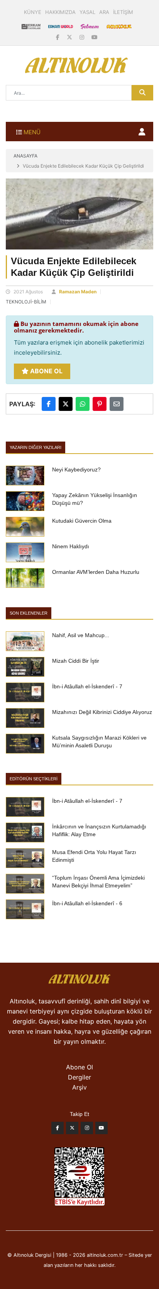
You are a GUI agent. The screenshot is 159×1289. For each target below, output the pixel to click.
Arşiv (79, 1087)
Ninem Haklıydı (70, 546)
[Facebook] (58, 37)
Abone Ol (46, 371)
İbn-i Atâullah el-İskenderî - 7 (87, 686)
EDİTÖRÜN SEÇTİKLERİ (34, 778)
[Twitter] (72, 1130)
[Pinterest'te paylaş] (100, 404)
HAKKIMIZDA (60, 12)
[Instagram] (83, 37)
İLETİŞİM (123, 12)
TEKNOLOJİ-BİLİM (26, 302)
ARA (104, 12)
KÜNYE (32, 12)
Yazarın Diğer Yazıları (35, 447)
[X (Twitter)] (70, 37)
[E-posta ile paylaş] (116, 404)
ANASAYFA (25, 156)
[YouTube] (94, 37)
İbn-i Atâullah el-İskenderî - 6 (87, 903)
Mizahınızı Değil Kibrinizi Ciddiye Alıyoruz (102, 712)
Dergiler (79, 1077)
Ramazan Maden (77, 292)
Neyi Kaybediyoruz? (76, 469)
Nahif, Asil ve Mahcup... (80, 635)
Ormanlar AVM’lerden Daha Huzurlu (95, 572)
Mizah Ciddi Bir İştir (75, 661)
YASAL (87, 12)
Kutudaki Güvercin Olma (82, 521)
